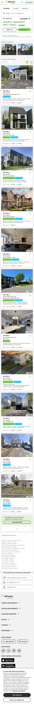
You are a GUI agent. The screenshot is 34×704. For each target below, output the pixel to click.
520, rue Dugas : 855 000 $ (8, 558)
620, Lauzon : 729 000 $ (7, 553)
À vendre (6, 8)
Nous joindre (6, 637)
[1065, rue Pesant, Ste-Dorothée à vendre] (17, 362)
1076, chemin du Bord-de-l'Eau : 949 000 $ (11, 551)
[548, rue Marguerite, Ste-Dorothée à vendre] (17, 404)
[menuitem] (17, 602)
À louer (15, 8)
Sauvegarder (16, 522)
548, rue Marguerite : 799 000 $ (9, 556)
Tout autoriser (17, 695)
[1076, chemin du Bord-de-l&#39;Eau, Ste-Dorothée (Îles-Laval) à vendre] (17, 281)
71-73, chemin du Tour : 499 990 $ (9, 565)
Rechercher (23, 29)
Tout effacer (21, 25)
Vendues (25, 8)
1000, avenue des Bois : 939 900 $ (9, 541)
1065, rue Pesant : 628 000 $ (8, 555)
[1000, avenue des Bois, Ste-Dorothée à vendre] (17, 118)
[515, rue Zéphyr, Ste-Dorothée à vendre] (17, 486)
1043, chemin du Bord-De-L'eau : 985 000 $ (11, 540)
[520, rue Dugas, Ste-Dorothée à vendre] (17, 445)
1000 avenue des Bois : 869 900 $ (9, 543)
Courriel (23, 641)
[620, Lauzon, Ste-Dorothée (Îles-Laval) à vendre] (17, 321)
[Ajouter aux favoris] (30, 91)
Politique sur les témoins (18, 691)
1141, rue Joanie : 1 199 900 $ (8, 561)
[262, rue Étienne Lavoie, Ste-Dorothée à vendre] (17, 240)
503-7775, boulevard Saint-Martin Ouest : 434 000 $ (13, 545)
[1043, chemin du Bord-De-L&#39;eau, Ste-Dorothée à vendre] (17, 77)
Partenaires (5, 630)
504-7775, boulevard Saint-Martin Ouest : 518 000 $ (13, 548)
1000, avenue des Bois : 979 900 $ (9, 546)
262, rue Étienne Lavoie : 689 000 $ (9, 550)
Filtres (8, 29)
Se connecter (29, 2)
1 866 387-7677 (9, 641)
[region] (17, 686)
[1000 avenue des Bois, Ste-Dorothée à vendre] (17, 158)
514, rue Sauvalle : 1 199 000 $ (8, 563)
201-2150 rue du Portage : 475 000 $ (10, 568)
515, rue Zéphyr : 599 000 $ (8, 560)
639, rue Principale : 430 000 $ (8, 566)
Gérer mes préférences (17, 700)
